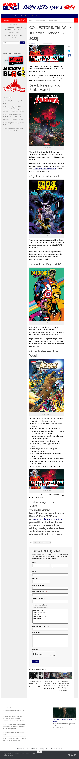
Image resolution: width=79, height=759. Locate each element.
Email (34, 572)
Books (31, 20)
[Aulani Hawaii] (50, 618)
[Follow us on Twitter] (24, 20)
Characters (35, 16)
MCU (54, 719)
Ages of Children (38, 598)
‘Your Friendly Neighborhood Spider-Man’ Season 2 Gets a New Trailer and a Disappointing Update (13, 117)
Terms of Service (32, 749)
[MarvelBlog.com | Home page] (11, 6)
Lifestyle (43, 16)
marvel (49, 542)
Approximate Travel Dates (41, 626)
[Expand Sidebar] (76, 20)
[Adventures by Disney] (50, 617)
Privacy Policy (44, 749)
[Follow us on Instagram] (21, 20)
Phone (35, 578)
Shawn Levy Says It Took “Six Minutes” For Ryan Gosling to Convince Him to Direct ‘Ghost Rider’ (14, 109)
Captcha (35, 649)
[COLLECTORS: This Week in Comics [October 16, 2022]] (46, 53)
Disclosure (20, 749)
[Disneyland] (50, 615)
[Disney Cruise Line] (50, 613)
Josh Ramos (35, 43)
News (10, 16)
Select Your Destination (40, 605)
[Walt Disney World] (50, 611)
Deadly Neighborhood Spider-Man (44, 168)
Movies (17, 16)
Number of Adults (38, 585)
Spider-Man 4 (71, 719)
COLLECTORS (37, 542)
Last (52, 567)
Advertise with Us (56, 749)
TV (22, 16)
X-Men (55, 721)
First (33, 567)
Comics (27, 16)
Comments (36, 632)
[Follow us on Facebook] (19, 20)
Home (5, 16)
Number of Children (39, 592)
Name (34, 562)
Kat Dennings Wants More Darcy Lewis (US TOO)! (50, 683)
